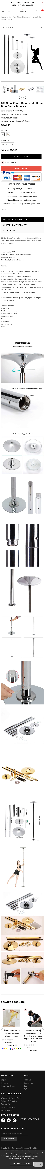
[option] (22, 53)
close (42, 2)
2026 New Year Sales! (22, 5)
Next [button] (25, 98)
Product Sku (7, 115)
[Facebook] (3, 1120)
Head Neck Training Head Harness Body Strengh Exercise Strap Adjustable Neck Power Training (33, 1036)
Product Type (7, 121)
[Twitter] (9, 1120)
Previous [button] (20, 98)
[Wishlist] (3, 1009)
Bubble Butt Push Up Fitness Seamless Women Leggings (12, 1033)
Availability (6, 118)
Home (3, 17)
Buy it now (21, 168)
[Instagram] (14, 1120)
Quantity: (5, 140)
